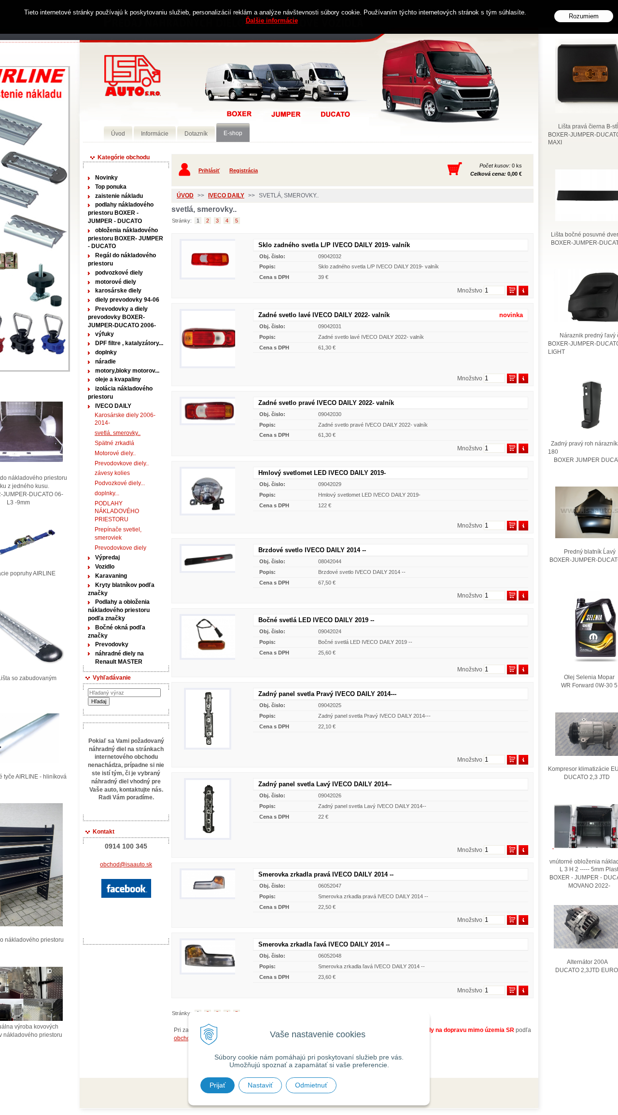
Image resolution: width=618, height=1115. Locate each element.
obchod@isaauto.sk (126, 864)
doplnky (106, 352)
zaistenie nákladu (119, 196)
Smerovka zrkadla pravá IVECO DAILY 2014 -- (325, 874)
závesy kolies (112, 473)
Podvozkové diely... (120, 483)
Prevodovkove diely (120, 547)
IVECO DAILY (113, 406)
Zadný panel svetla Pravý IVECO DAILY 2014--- (327, 693)
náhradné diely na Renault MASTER (119, 657)
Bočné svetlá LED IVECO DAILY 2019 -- (316, 620)
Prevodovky (111, 644)
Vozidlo (104, 566)
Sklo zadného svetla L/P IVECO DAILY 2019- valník (334, 245)
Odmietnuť (311, 1085)
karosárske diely (118, 290)
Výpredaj (107, 557)
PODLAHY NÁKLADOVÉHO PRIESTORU (117, 511)
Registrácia (243, 170)
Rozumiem (584, 16)
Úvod (185, 195)
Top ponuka (110, 186)
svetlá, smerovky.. (117, 433)
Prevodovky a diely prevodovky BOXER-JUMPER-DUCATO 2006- (122, 317)
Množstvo (469, 290)
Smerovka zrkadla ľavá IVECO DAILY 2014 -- (324, 944)
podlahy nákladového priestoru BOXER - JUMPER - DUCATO (121, 212)
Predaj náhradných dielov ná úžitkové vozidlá (132, 75)
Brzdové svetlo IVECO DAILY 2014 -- (312, 550)
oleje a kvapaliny (118, 379)
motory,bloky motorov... (127, 370)
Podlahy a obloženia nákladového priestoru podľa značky (119, 610)
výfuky (104, 334)
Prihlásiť (209, 170)
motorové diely (115, 282)
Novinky (106, 177)
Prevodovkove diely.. (122, 463)
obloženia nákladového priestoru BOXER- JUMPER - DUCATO (125, 238)
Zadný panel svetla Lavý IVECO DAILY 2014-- (325, 784)
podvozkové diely (119, 272)
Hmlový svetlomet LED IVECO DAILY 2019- (322, 472)
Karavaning (111, 575)
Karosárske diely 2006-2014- (125, 419)
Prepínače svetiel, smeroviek (118, 533)
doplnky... (107, 493)
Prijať (217, 1085)
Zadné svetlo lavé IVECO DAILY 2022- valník (324, 315)
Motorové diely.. (115, 453)
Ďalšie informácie (272, 20)
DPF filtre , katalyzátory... (129, 343)
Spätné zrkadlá (114, 443)
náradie (105, 361)
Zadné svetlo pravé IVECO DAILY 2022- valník (326, 402)
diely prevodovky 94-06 (127, 299)
